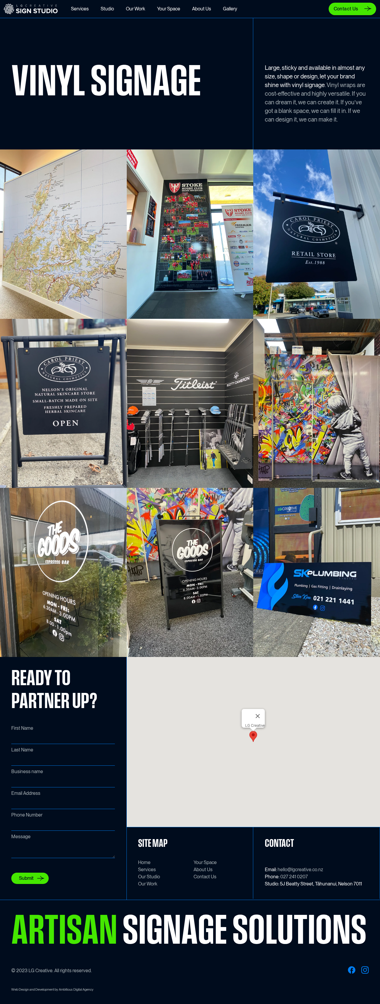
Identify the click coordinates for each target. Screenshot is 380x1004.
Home (144, 862)
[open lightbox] (63, 234)
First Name (22, 728)
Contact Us (205, 877)
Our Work (147, 884)
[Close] (258, 716)
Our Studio (149, 877)
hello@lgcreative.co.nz (300, 869)
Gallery (230, 9)
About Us (203, 869)
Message (21, 836)
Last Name (22, 750)
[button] (253, 736)
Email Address (25, 793)
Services (147, 869)
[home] (34, 9)
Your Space (205, 862)
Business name (27, 771)
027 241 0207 (294, 877)
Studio (107, 9)
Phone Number (26, 815)
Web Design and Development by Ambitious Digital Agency (52, 989)
